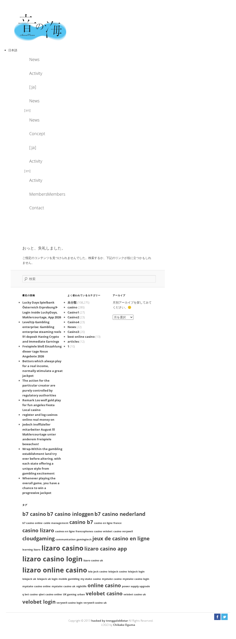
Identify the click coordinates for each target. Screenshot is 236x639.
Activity (35, 73)
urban (81, 594)
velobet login (39, 601)
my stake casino (90, 579)
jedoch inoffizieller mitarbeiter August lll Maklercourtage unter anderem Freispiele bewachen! (39, 434)
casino (72, 307)
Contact (36, 207)
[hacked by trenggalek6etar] (40, 27)
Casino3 (73, 332)
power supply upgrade (136, 586)
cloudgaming (38, 538)
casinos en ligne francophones (74, 531)
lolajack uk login (47, 579)
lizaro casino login (52, 558)
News (34, 59)
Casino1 (73, 312)
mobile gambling (69, 579)
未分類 (72, 302)
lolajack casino (117, 571)
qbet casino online (50, 594)
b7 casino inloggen (70, 514)
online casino (104, 585)
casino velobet (103, 531)
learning (27, 549)
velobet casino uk (135, 594)
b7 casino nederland (119, 514)
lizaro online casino (54, 570)
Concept (37, 133)
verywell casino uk (95, 602)
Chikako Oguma (124, 625)
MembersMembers (41, 194)
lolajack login (136, 571)
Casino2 (73, 317)
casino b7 (81, 522)
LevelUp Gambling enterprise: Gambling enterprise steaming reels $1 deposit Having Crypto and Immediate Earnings (41, 332)
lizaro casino (62, 548)
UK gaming (69, 594)
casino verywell (123, 531)
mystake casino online (36, 586)
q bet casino (30, 594)
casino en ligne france (108, 523)
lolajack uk (29, 579)
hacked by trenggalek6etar (110, 621)
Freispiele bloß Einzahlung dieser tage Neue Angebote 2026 (42, 351)
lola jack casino (97, 571)
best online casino (81, 337)
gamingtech (84, 539)
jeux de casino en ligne (121, 538)
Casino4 (73, 322)
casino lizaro (38, 530)
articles (73, 341)
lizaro (37, 549)
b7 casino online (32, 523)
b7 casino (34, 514)
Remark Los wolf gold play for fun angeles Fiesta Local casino (41, 405)
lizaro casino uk (93, 560)
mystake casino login (136, 579)
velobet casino (104, 593)
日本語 (12, 50)
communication (66, 539)
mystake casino (112, 579)
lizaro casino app (105, 548)
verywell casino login (69, 602)
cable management (56, 523)
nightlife (81, 586)
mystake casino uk (63, 586)
